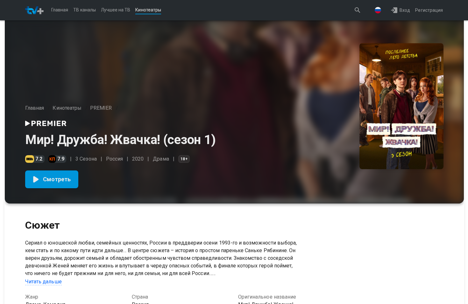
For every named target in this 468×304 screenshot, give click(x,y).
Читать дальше (43, 282)
